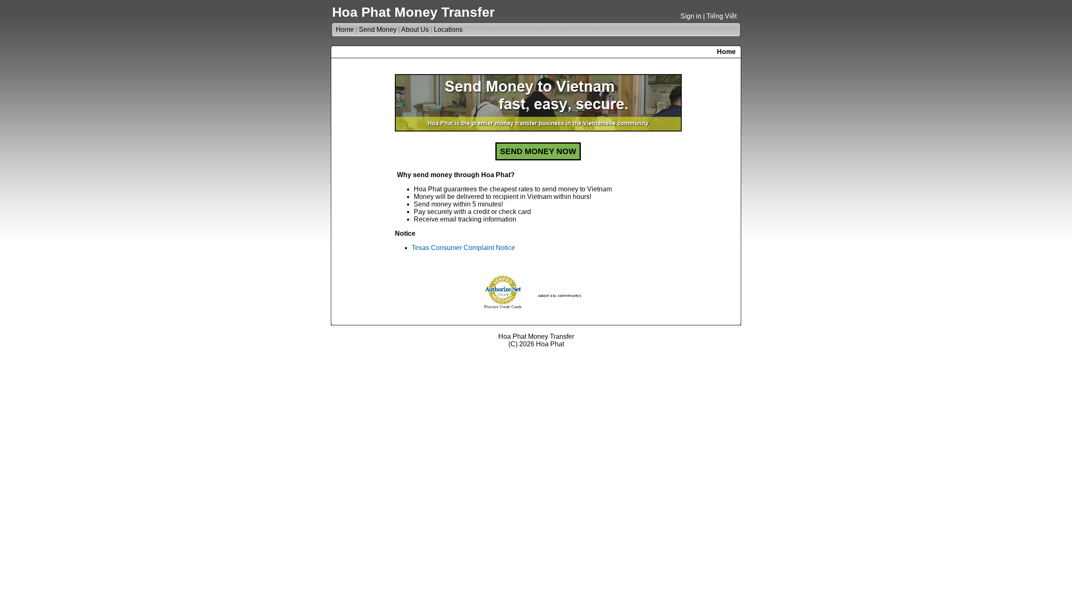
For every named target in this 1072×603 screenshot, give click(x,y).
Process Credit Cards (503, 307)
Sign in (690, 16)
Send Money (378, 29)
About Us (415, 29)
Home (345, 29)
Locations (448, 29)
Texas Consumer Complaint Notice (463, 247)
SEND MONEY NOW (538, 151)
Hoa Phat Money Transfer (413, 12)
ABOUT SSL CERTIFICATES (559, 295)
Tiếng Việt (721, 16)
